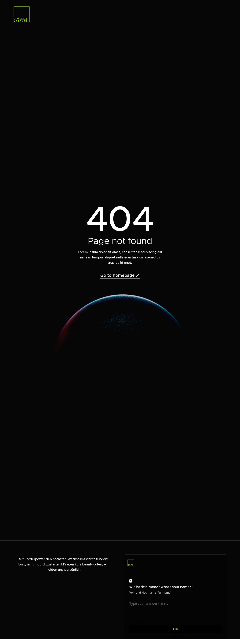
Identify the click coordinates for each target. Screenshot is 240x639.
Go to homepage (120, 275)
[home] (21, 14)
